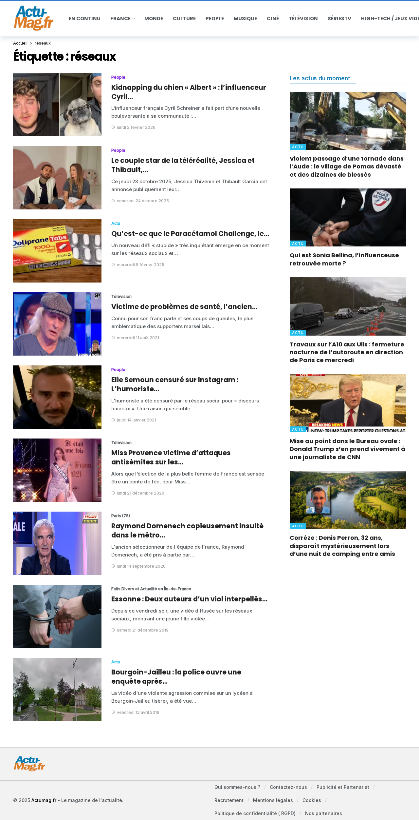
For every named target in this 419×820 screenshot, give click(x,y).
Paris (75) (120, 515)
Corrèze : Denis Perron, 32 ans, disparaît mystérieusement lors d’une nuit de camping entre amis (342, 546)
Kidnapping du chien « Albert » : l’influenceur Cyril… (188, 92)
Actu (115, 223)
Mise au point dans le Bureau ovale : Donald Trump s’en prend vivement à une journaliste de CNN (347, 449)
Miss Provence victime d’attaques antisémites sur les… (171, 457)
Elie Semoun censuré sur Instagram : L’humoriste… (174, 384)
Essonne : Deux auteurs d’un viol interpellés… (189, 599)
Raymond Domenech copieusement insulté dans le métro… (187, 530)
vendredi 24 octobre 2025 (143, 200)
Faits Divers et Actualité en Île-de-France (135, 588)
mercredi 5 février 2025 (140, 264)
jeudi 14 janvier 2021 (136, 420)
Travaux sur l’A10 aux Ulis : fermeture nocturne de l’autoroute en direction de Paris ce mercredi (347, 352)
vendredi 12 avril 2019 (138, 712)
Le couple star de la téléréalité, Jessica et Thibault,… (183, 165)
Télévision (121, 296)
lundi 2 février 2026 (136, 127)
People (118, 77)
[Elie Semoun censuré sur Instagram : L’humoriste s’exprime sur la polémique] (57, 397)
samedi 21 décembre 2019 (143, 630)
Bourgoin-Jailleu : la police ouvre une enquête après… (176, 676)
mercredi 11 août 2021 (138, 337)
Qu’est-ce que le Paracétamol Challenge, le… (190, 233)
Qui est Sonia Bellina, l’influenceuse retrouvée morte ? (344, 259)
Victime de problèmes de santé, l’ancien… (184, 306)
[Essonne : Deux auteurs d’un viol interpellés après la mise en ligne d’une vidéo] (57, 616)
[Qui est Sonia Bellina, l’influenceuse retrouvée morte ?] (348, 217)
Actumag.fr (43, 800)
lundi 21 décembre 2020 (140, 493)
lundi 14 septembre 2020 (141, 566)
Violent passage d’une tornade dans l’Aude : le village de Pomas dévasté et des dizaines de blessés (347, 166)
